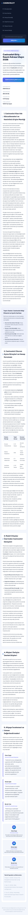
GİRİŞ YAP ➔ (14, 40)
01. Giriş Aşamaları (7, 9)
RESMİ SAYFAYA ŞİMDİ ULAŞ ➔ (13, 79)
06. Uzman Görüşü (7, 30)
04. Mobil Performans (8, 21)
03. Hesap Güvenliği (8, 17)
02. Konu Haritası (7, 13)
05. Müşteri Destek (7, 26)
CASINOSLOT (9, 3)
